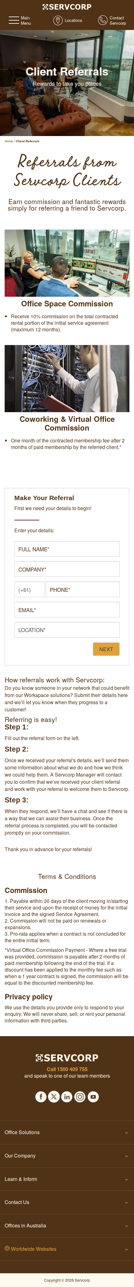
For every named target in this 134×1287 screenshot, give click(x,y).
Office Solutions (22, 1132)
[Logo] (67, 6)
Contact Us (17, 1202)
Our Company (20, 1155)
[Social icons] (41, 1095)
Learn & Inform (21, 1178)
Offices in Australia (25, 1225)
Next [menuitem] (106, 649)
